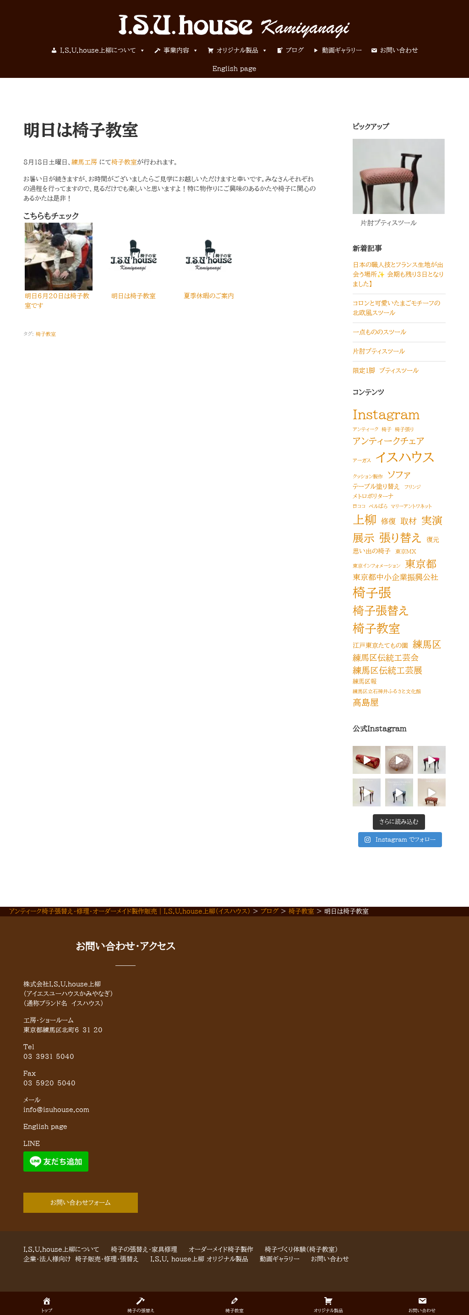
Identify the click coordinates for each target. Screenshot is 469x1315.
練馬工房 (84, 162)
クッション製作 (368, 476)
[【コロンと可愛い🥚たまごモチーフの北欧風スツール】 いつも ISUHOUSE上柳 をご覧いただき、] (399, 760)
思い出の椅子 (372, 551)
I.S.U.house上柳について (98, 50)
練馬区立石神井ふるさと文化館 (387, 691)
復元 (432, 539)
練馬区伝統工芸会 (386, 657)
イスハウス (405, 457)
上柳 (364, 520)
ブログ (295, 50)
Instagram (386, 414)
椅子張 (372, 592)
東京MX (405, 551)
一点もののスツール (379, 332)
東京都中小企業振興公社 (395, 577)
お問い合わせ (399, 50)
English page (234, 69)
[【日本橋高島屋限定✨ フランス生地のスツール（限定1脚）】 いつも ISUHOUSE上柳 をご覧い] (399, 792)
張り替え (400, 537)
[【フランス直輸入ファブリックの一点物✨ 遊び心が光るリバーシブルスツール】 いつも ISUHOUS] (432, 760)
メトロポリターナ (373, 496)
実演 (431, 520)
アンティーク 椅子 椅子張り (383, 429)
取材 (408, 521)
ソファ (399, 474)
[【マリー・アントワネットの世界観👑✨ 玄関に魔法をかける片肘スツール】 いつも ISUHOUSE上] (367, 792)
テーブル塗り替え (376, 486)
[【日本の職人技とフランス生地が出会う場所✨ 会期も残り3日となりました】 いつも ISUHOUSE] (367, 760)
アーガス (362, 460)
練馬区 (427, 644)
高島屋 (366, 702)
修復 (388, 521)
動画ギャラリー (342, 50)
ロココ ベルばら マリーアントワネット (392, 506)
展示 (364, 537)
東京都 (420, 564)
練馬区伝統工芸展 (387, 670)
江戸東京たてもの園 (380, 645)
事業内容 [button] (176, 50)
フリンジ (412, 487)
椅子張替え (381, 610)
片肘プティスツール (379, 351)
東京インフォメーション (376, 566)
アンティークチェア (389, 440)
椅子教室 (124, 162)
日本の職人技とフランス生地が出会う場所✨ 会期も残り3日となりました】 (398, 274)
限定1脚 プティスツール (386, 370)
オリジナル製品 (237, 50)
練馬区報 (364, 682)
